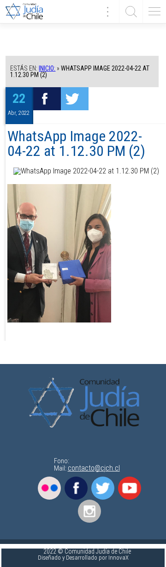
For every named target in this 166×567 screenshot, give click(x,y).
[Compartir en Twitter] (75, 98)
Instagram (89, 511)
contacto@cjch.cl (94, 468)
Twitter (102, 488)
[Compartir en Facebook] (47, 98)
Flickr (49, 488)
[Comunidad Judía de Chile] (28, 11)
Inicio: (47, 68)
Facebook (76, 488)
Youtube (129, 488)
